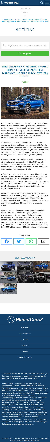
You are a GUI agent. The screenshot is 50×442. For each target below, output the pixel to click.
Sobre (25, 351)
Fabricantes (25, 333)
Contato (25, 345)
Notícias (25, 12)
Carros (25, 339)
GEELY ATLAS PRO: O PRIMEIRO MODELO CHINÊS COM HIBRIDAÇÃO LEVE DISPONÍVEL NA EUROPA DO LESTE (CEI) (25, 20)
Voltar (25, 82)
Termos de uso (25, 357)
